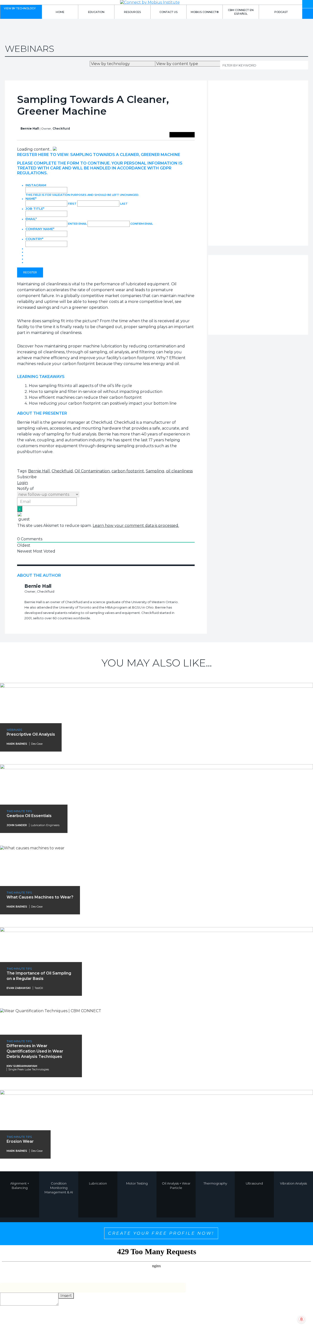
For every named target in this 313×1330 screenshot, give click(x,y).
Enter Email (77, 223)
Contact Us (168, 12)
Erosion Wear (20, 1141)
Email (31, 219)
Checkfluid (61, 128)
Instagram (35, 185)
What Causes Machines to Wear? (40, 897)
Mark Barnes (17, 743)
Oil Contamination (92, 471)
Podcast (281, 12)
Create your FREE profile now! (161, 1233)
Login (22, 482)
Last (124, 203)
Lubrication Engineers (45, 825)
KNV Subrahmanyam (22, 1066)
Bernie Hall (39, 471)
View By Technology (20, 8)
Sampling (155, 471)
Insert (66, 1295)
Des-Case (37, 743)
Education (96, 12)
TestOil (38, 988)
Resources (132, 12)
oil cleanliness (179, 471)
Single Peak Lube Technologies (28, 1069)
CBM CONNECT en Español (241, 11)
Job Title (34, 209)
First (72, 203)
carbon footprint (128, 471)
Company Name (39, 229)
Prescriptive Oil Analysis (31, 734)
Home (60, 12)
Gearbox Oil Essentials (29, 815)
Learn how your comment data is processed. (136, 525)
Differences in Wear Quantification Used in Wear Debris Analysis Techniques (35, 1051)
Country (34, 239)
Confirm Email (141, 223)
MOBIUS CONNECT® (205, 12)
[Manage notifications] (301, 1319)
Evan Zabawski (19, 988)
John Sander (17, 825)
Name (30, 198)
